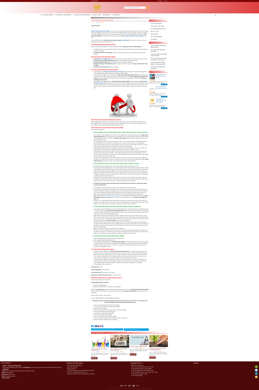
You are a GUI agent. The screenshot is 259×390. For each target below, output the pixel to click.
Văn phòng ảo (107, 14)
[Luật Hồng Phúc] (97, 7)
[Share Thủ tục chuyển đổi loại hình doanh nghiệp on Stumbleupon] (98, 326)
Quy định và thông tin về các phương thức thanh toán (80, 374)
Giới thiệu (160, 1)
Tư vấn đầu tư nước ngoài (63, 14)
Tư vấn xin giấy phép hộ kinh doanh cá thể (142, 370)
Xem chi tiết (164, 84)
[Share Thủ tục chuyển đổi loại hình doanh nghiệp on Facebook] (92, 326)
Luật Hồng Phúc (126, 40)
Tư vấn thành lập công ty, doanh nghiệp (141, 368)
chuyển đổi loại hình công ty (113, 195)
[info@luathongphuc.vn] (256, 377)
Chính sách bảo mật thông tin (74, 365)
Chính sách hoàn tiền (72, 367)
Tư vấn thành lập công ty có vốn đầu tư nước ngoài (144, 372)
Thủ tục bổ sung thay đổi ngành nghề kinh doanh (159, 54)
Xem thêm (94, 358)
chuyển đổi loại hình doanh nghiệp (134, 36)
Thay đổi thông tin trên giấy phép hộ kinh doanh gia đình (158, 63)
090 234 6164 (11, 374)
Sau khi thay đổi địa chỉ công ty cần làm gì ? (161, 88)
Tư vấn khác (116, 14)
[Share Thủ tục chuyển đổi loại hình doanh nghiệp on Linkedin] (102, 326)
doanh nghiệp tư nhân (106, 59)
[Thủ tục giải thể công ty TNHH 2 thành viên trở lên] (119, 341)
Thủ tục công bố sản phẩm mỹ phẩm (132, 329)
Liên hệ (165, 1)
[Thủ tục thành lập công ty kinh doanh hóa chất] (100, 341)
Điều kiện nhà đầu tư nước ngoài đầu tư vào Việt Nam (104, 329)
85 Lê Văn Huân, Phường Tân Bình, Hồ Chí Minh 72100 (20, 371)
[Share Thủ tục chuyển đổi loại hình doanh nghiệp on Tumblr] (96, 326)
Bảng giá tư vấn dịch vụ (137, 365)
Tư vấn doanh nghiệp (47, 14)
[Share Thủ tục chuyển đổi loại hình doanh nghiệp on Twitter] (94, 326)
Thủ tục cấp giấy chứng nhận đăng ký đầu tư (158, 46)
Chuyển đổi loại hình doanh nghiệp (100, 31)
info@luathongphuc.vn (11, 376)
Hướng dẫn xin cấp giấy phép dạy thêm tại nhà (161, 76)
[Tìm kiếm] (147, 7)
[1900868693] (256, 366)
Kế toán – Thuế (96, 14)
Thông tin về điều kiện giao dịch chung (77, 372)
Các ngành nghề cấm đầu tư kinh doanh (158, 50)
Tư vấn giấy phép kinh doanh (81, 14)
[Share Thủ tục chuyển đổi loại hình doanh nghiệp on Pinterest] (100, 326)
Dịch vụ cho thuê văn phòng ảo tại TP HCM (142, 367)
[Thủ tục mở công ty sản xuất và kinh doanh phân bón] (158, 341)
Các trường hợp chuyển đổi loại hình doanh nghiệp (161, 100)
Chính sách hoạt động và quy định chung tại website (80, 370)
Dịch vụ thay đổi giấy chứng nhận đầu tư (158, 67)
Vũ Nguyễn (98, 22)
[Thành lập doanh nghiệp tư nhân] (139, 340)
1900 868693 (9, 372)
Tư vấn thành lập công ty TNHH (139, 374)
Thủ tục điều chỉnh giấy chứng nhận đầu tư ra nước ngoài (158, 59)
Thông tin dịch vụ (71, 368)
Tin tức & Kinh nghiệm (156, 36)
